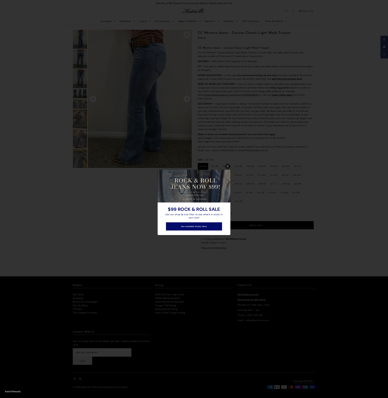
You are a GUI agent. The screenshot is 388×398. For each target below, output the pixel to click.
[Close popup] (227, 166)
